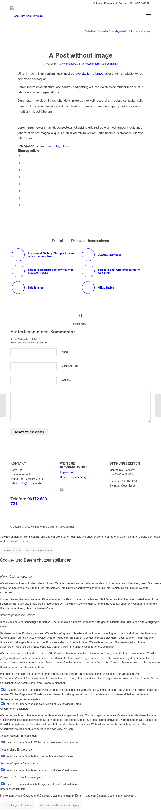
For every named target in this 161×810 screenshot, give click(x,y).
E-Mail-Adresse (70, 365)
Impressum (67, 472)
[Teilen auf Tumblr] (23, 183)
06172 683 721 (28, 501)
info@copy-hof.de (30, 483)
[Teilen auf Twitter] (23, 162)
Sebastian (112, 63)
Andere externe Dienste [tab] (14, 708)
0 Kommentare (68, 63)
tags (58, 146)
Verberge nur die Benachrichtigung (60, 805)
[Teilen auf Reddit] (23, 198)
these (66, 146)
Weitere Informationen (39, 550)
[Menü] (148, 15)
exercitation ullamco (89, 73)
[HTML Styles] (3, 405)
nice (43, 146)
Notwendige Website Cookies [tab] (17, 615)
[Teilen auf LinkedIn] (23, 177)
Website (66, 379)
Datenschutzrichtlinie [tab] (12, 789)
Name (65, 351)
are (37, 146)
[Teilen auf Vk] (23, 190)
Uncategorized (90, 63)
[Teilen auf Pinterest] (23, 169)
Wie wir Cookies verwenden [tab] (16, 576)
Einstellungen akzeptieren (18, 805)
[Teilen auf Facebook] (23, 155)
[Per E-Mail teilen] (23, 204)
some (51, 146)
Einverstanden (11, 550)
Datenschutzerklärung (73, 477)
